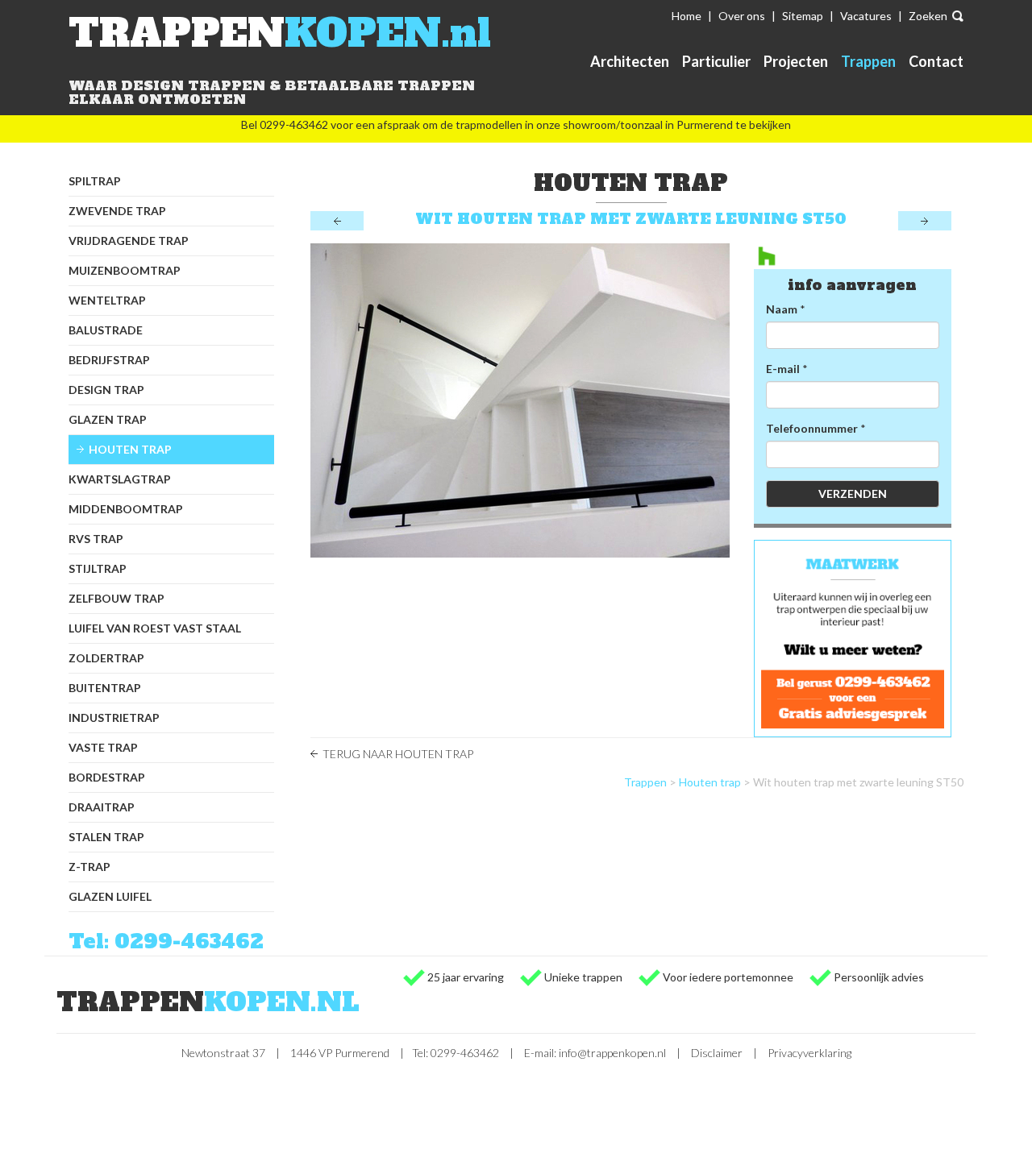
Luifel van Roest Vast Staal (155, 628)
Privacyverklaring (809, 1053)
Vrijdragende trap (129, 240)
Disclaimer (717, 1053)
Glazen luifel (110, 896)
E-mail (783, 368)
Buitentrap (105, 688)
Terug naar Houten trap (397, 754)
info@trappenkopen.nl (612, 1053)
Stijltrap (98, 568)
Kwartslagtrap (120, 479)
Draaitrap (102, 807)
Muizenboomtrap (125, 270)
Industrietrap (114, 717)
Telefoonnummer (812, 428)
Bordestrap (107, 777)
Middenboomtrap (126, 509)
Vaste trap (103, 747)
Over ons (741, 16)
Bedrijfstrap (109, 360)
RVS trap (96, 538)
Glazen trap (108, 419)
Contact (936, 61)
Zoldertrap (106, 658)
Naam (781, 309)
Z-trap (89, 866)
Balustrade (106, 330)
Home (686, 16)
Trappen (868, 61)
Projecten (796, 61)
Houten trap (130, 449)
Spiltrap (95, 181)
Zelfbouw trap (116, 598)
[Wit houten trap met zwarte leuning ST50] (520, 400)
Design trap (106, 389)
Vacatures (866, 16)
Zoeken (928, 16)
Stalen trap (106, 837)
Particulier (716, 61)
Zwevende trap (117, 211)
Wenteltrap (107, 300)
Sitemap (802, 16)
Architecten (629, 61)
